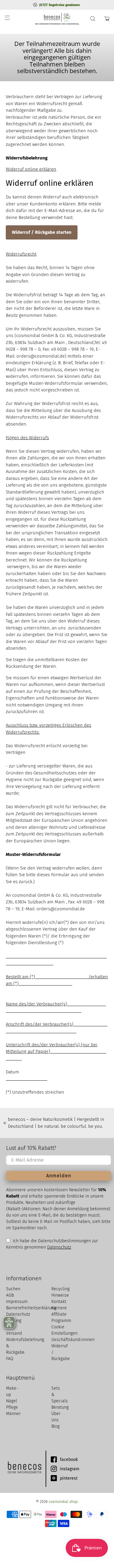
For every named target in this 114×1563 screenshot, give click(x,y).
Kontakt (58, 1301)
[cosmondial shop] (57, 18)
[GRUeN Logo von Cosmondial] (24, 1469)
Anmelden (58, 1176)
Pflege (12, 1407)
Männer (13, 1413)
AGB (10, 1295)
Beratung (60, 1407)
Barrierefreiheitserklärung (31, 1308)
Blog (55, 1426)
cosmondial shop (63, 1501)
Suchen (13, 1288)
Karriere (59, 1308)
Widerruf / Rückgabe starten (41, 232)
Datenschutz (59, 1247)
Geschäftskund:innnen (73, 1339)
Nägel (11, 1401)
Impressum (17, 1301)
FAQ (9, 1358)
